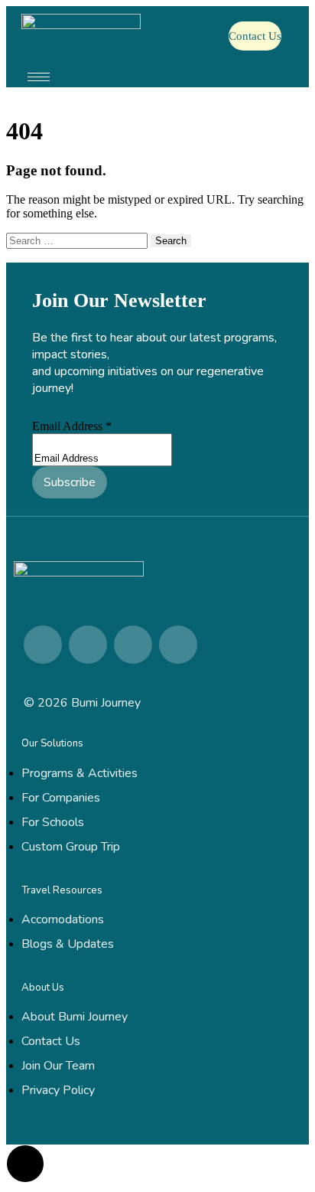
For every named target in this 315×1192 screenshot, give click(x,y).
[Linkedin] (43, 644)
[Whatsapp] (133, 644)
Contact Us (255, 36)
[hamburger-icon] (38, 77)
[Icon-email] (178, 644)
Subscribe (70, 482)
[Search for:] (78, 240)
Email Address (72, 426)
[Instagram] (88, 644)
